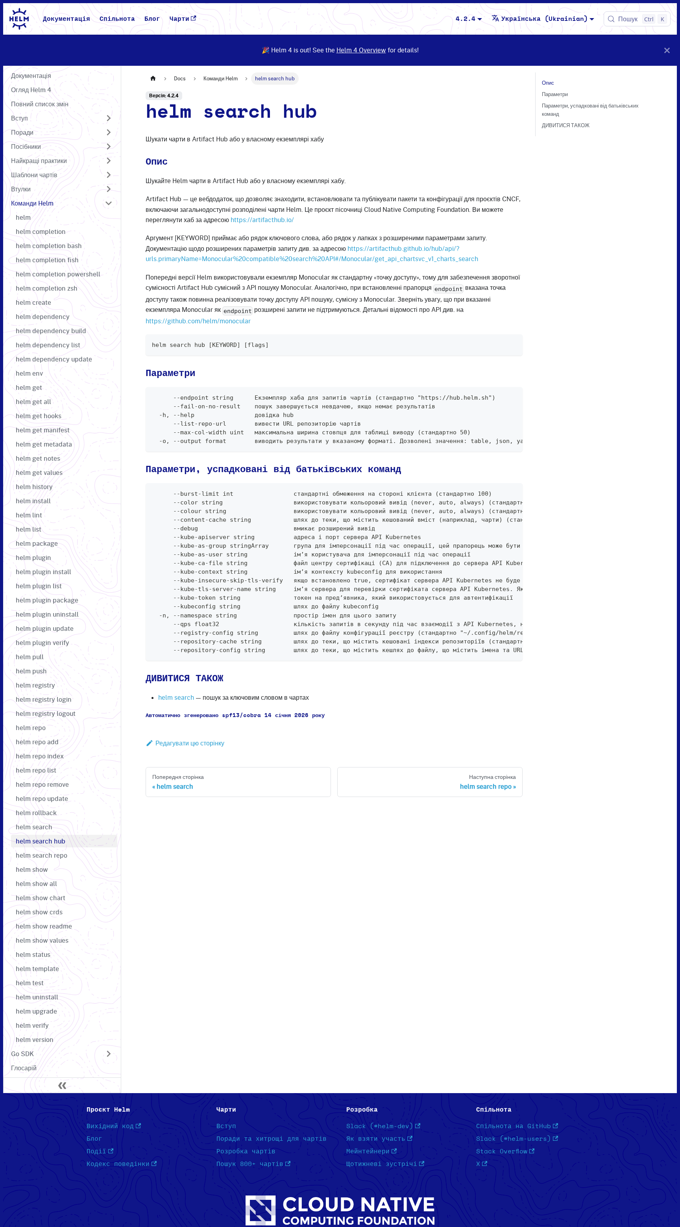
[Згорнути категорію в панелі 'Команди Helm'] (108, 203)
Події (96, 1151)
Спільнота (117, 19)
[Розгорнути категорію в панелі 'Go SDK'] (108, 1053)
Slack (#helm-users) (513, 1139)
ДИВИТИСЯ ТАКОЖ (565, 125)
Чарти (179, 19)
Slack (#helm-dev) (379, 1126)
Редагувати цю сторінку (189, 743)
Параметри (555, 94)
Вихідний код (110, 1126)
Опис (548, 83)
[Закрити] (667, 50)
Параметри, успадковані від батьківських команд (590, 109)
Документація (66, 19)
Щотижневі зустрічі (381, 1164)
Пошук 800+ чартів (249, 1164)
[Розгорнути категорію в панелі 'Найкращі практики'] (108, 160)
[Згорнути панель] (62, 1085)
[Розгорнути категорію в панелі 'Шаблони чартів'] (108, 175)
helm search (176, 697)
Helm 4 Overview (361, 50)
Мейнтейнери (368, 1151)
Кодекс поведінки (118, 1164)
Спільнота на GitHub (513, 1126)
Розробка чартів (245, 1151)
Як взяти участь (375, 1139)
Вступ (226, 1126)
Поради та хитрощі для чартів (271, 1139)
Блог (152, 19)
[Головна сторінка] (153, 78)
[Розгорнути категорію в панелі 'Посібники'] (108, 146)
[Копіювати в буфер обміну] (512, 343)
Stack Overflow (501, 1151)
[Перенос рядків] (498, 397)
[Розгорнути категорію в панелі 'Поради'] (108, 132)
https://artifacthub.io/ (262, 220)
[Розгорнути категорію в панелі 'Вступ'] (108, 118)
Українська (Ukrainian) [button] (544, 19)
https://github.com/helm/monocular (198, 321)
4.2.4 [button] (465, 19)
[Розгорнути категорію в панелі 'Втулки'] (108, 189)
